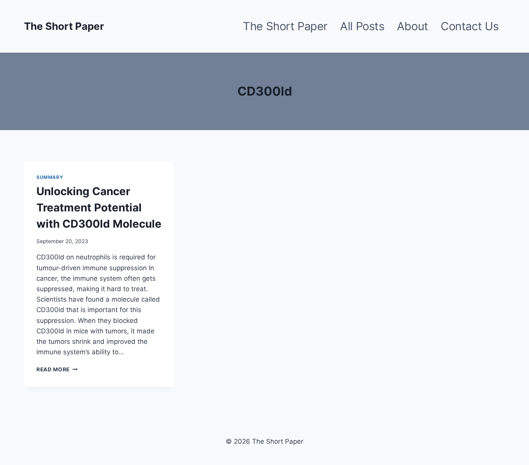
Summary (49, 177)
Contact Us (470, 26)
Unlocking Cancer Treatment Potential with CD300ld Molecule (98, 207)
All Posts (362, 26)
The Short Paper (285, 26)
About (412, 26)
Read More (57, 369)
